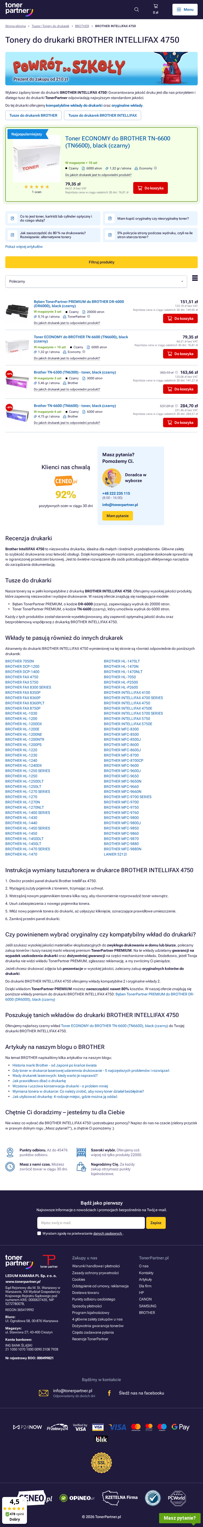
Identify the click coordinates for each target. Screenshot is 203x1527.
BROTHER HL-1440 (21, 823)
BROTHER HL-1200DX (23, 724)
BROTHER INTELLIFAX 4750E (128, 708)
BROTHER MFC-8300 (121, 729)
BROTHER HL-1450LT (23, 844)
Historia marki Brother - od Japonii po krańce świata (54, 1065)
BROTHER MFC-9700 (121, 802)
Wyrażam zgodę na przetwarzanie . (83, 1233)
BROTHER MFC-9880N (122, 849)
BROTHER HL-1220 (21, 750)
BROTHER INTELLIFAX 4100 (127, 692)
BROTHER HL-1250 (21, 776)
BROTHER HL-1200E (22, 729)
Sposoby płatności (87, 1306)
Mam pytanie (118, 516)
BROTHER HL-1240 (21, 760)
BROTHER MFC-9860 (121, 833)
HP (141, 1292)
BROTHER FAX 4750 (21, 677)
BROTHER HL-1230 (21, 755)
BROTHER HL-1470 (21, 854)
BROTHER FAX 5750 (21, 682)
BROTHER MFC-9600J (122, 771)
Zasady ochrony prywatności (95, 1273)
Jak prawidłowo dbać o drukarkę (39, 1081)
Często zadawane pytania (93, 1332)
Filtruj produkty (101, 262)
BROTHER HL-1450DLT (24, 839)
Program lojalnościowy (90, 1312)
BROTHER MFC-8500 (121, 734)
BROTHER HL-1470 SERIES (27, 849)
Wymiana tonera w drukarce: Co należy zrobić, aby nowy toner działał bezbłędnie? (78, 1091)
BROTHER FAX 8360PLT (24, 703)
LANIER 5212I (115, 854)
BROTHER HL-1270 (21, 797)
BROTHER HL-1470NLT (123, 672)
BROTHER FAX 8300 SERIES (28, 687)
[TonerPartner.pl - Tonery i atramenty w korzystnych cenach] (19, 9)
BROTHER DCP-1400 (22, 672)
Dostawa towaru (85, 1292)
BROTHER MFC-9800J (122, 823)
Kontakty (146, 1273)
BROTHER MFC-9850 (121, 828)
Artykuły (145, 1279)
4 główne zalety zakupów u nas (97, 1319)
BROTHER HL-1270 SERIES (27, 791)
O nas (144, 1266)
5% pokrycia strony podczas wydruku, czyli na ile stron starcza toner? (155, 235)
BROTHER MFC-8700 (121, 755)
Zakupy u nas (84, 1257)
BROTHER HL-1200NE (23, 734)
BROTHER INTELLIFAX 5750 (127, 718)
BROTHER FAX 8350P (22, 692)
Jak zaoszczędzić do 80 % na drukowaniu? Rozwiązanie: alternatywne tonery (53, 235)
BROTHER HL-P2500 (121, 682)
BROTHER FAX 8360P (22, 698)
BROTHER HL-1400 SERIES (27, 813)
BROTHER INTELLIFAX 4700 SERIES (133, 698)
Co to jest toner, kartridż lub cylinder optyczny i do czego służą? (56, 218)
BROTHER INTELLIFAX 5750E (128, 724)
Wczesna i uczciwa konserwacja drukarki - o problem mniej (60, 1086)
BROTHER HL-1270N (22, 802)
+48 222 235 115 (116, 493)
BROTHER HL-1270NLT (24, 807)
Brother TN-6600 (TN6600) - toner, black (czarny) (75, 406)
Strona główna (15, 26)
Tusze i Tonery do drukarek (50, 26)
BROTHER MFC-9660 (121, 786)
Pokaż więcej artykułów (24, 246)
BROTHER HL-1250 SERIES (27, 771)
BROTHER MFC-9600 (121, 765)
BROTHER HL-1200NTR (24, 739)
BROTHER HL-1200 (21, 718)
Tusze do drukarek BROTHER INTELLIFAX (102, 115)
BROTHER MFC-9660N (122, 791)
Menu (188, 9)
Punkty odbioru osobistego (93, 1299)
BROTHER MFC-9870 (121, 839)
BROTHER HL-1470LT (122, 661)
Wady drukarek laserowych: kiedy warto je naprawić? (55, 1075)
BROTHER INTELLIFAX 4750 (127, 703)
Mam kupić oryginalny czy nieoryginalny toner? (153, 218)
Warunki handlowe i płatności (96, 1266)
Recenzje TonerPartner (90, 1339)
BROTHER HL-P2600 (121, 687)
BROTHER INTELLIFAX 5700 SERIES (133, 713)
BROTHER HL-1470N (121, 666)
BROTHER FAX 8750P (22, 708)
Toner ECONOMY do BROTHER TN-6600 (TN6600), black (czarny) (114, 1026)
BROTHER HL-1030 (21, 713)
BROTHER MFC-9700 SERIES (127, 797)
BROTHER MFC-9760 (121, 813)
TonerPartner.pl (154, 1257)
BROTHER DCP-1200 (22, 666)
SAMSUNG (147, 1306)
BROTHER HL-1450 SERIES (27, 828)
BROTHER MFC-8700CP (123, 760)
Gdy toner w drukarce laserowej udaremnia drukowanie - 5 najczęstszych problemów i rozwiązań (90, 1070)
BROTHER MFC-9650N (122, 781)
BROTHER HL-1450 (21, 833)
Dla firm (145, 1286)
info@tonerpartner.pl (120, 505)
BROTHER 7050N (19, 661)
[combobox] (96, 281)
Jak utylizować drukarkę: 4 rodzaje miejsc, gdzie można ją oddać (64, 1096)
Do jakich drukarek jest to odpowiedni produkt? (98, 175)
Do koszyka (154, 188)
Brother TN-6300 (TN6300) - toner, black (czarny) (75, 372)
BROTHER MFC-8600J (122, 750)
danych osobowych (108, 1233)
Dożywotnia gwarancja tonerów (98, 1326)
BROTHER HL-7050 (120, 677)
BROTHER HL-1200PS (23, 745)
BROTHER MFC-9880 (121, 844)
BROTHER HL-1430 (21, 818)
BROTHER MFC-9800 (121, 818)
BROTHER (82, 26)
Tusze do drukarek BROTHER (33, 115)
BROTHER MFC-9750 (121, 807)
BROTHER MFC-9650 (121, 776)
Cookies (78, 1279)
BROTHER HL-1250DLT (24, 781)
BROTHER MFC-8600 (121, 745)
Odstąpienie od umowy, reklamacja (100, 1286)
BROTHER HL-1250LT (23, 786)
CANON (145, 1299)
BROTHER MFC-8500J (122, 739)
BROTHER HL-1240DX (23, 765)
